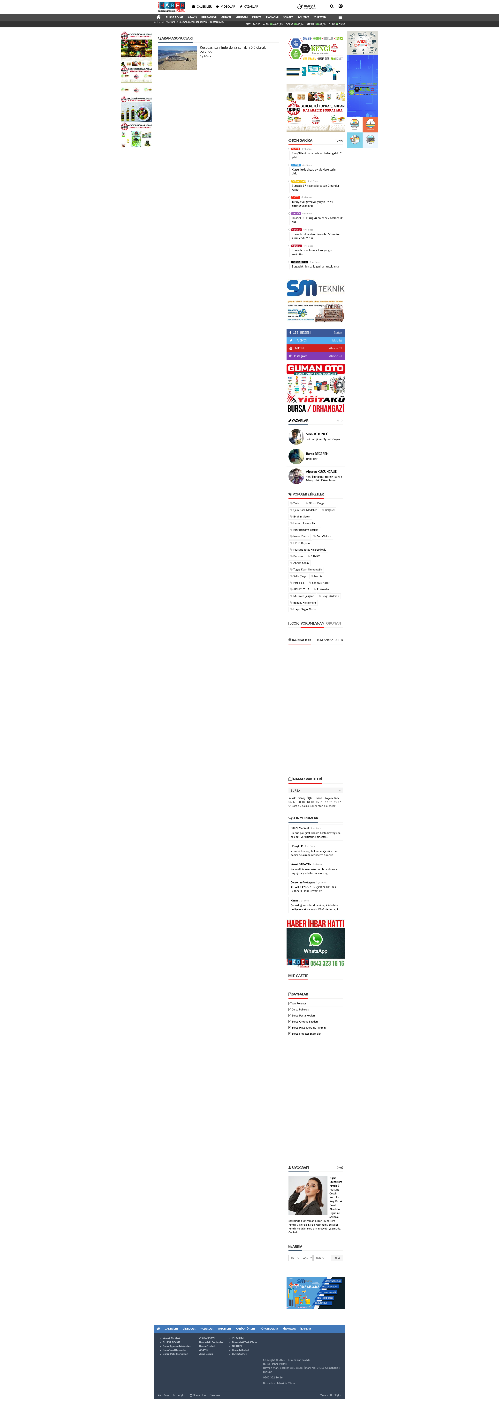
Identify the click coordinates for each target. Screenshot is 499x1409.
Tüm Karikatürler (330, 640)
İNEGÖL (296, 213)
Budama (298, 556)
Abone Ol (335, 348)
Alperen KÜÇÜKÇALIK (321, 471)
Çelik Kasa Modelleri (305, 510)
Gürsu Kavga (316, 503)
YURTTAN (320, 17)
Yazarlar (299, 421)
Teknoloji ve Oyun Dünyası (323, 439)
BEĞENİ (302, 332)
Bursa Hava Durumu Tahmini (309, 1027)
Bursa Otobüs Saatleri (305, 1021)
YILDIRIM (237, 1338)
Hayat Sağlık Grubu (305, 609)
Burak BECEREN (317, 453)
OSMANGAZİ (299, 181)
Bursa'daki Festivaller (211, 1342)
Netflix (317, 576)
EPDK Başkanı (301, 543)
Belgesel (329, 510)
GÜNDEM (242, 17)
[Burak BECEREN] (296, 456)
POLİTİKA (303, 17)
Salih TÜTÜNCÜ (317, 434)
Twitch (297, 503)
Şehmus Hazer (320, 583)
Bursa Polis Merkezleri (175, 1354)
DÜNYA (256, 17)
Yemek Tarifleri (171, 1338)
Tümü (339, 140)
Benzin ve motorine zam (179, 24)
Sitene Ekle (199, 1395)
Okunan (333, 623)
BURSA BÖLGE (174, 17)
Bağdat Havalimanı (304, 602)
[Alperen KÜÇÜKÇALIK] (296, 476)
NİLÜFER (296, 230)
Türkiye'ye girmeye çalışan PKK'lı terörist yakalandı (313, 204)
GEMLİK (296, 165)
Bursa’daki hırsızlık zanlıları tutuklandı (315, 266)
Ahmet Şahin (301, 563)
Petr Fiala (298, 583)
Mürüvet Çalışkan (303, 596)
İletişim (180, 1395)
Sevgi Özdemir (330, 596)
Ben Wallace (323, 536)
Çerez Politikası (300, 1009)
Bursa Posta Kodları (303, 1015)
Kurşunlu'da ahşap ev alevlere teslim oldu (314, 171)
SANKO (315, 556)
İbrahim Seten (301, 516)
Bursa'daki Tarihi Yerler (245, 1342)
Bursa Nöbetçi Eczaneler (306, 1033)
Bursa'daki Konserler (174, 1350)
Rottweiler (322, 589)
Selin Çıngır (300, 576)
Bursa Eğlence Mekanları (176, 1346)
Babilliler (311, 459)
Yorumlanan (312, 623)
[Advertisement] (316, 712)
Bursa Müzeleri (240, 1350)
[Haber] (158, 18)
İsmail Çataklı (301, 536)
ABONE (299, 348)
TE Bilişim (335, 1395)
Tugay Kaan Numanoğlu (307, 569)
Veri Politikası (299, 1003)
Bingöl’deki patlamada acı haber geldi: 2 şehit (317, 155)
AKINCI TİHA (301, 589)
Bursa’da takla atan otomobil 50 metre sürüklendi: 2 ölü (316, 236)
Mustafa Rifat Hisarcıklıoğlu (309, 549)
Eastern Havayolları (304, 523)
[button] (315, 790)
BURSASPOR (209, 17)
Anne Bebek (206, 1354)
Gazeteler (215, 1395)
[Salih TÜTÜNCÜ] (296, 437)
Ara (337, 1258)
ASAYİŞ (192, 17)
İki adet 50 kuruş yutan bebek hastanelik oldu (317, 220)
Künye (165, 1395)
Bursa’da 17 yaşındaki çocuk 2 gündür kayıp (315, 187)
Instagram (300, 356)
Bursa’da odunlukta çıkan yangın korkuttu (312, 252)
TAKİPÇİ (300, 340)
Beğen (338, 332)
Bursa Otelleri (207, 1346)
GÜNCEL (226, 17)
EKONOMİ (272, 17)
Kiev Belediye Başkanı (306, 530)
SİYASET (288, 17)
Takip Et (336, 340)
